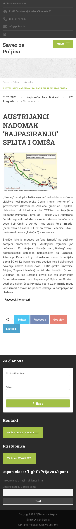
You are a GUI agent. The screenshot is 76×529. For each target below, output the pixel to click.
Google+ (58, 319)
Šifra (9, 387)
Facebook (40, 319)
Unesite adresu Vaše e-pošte (19, 486)
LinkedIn (11, 328)
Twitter (22, 319)
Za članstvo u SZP (19, 458)
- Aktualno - (28, 101)
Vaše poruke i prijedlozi (23, 432)
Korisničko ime (15, 373)
